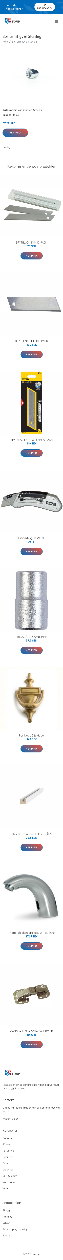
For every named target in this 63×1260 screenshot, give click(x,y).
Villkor (6, 1223)
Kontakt (7, 1216)
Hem (5, 41)
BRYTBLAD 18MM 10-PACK (31, 242)
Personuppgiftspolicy (15, 1229)
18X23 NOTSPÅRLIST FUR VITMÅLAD (31, 834)
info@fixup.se (10, 1118)
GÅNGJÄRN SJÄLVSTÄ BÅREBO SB (31, 1031)
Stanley (37, 110)
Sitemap (7, 1235)
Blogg (6, 1210)
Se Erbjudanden (44, 6)
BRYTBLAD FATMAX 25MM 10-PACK (32, 439)
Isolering (8, 1169)
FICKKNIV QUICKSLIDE (31, 538)
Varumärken (25, 110)
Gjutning (7, 1157)
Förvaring (8, 1150)
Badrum (7, 1138)
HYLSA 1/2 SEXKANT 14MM (31, 636)
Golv (5, 1163)
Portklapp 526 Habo (31, 735)
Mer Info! (15, 132)
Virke (6, 1188)
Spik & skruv (10, 1175)
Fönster (7, 1144)
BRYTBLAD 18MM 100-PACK (31, 341)
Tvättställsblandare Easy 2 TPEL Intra (32, 932)
